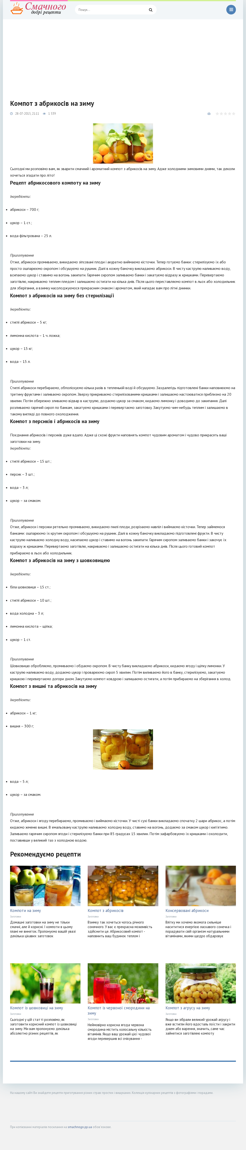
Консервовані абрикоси (187, 910)
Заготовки (15, 916)
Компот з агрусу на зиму (188, 1007)
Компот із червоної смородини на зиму (119, 1010)
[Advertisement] (123, 55)
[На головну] (39, 9)
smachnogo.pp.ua (80, 1127)
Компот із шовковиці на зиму (36, 1007)
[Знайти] (150, 9)
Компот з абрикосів (105, 910)
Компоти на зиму (25, 910)
